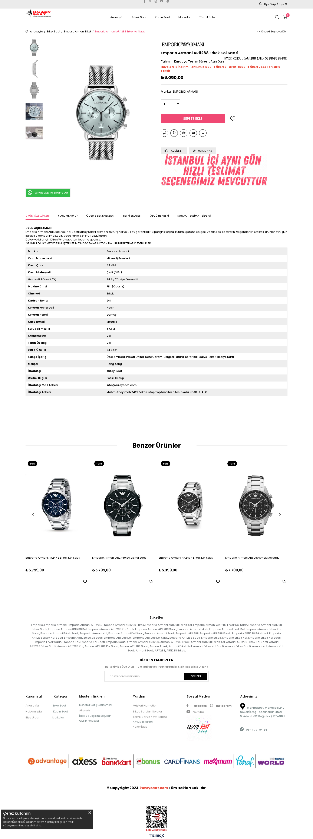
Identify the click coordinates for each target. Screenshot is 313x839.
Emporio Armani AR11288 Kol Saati (111, 629)
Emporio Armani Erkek (193, 629)
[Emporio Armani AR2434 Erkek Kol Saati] (190, 505)
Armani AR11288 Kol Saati (101, 646)
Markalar (184, 17)
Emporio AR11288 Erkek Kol (250, 633)
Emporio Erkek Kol (234, 638)
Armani (132, 642)
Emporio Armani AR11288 (84, 625)
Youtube (198, 712)
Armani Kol (259, 646)
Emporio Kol (71, 642)
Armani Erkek (158, 646)
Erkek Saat (139, 17)
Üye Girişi (270, 4)
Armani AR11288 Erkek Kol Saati (247, 642)
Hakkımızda (34, 711)
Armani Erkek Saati (238, 646)
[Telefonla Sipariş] (164, 133)
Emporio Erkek (211, 638)
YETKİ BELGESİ (132, 216)
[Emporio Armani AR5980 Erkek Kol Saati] (256, 505)
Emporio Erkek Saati (47, 642)
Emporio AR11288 (187, 633)
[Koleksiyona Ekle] (174, 133)
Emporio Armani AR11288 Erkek (123, 625)
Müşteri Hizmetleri (145, 706)
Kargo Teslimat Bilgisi (194, 216)
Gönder (196, 676)
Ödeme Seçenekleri (100, 216)
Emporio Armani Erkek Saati (59, 633)
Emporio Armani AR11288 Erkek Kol (168, 625)
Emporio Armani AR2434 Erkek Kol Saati (186, 558)
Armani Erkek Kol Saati (208, 646)
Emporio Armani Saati (160, 633)
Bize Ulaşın (33, 717)
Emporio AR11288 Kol (118, 638)
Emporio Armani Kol (93, 633)
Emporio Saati (115, 642)
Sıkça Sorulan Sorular (147, 711)
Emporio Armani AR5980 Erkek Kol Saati (252, 558)
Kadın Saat (162, 17)
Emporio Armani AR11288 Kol (67, 629)
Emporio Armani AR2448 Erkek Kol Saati (53, 558)
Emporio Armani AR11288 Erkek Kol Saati (220, 625)
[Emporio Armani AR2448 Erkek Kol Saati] (57, 505)
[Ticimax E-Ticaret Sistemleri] (156, 836)
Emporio (37, 625)
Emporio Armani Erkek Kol (227, 629)
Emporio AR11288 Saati (184, 638)
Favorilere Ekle (85, 581)
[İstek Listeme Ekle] (183, 133)
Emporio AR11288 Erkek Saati (83, 638)
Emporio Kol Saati (92, 642)
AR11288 (160, 650)
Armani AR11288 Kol (70, 646)
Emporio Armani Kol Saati (125, 633)
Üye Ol (283, 4)
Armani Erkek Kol (180, 646)
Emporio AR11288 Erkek (215, 633)
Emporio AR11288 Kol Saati (150, 638)
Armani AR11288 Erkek (175, 642)
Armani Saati (145, 650)
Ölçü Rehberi (159, 216)
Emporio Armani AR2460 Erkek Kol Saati (119, 558)
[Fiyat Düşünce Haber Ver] (203, 133)
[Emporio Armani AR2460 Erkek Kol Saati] (123, 505)
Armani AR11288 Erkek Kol (208, 642)
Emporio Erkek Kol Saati (264, 638)
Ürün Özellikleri (37, 216)
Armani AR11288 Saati (133, 646)
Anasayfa (116, 17)
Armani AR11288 (148, 642)
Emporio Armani (55, 625)
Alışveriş (84, 710)
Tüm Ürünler (207, 17)
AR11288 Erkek (176, 650)
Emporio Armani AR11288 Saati (155, 629)
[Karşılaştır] (193, 133)
